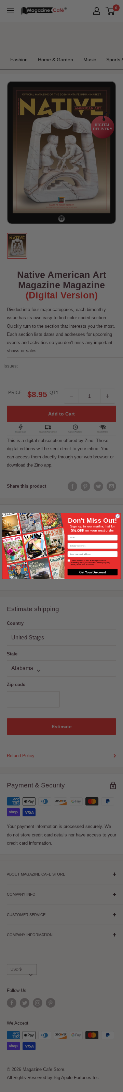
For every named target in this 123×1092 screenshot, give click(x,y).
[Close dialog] (117, 516)
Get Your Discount (92, 572)
